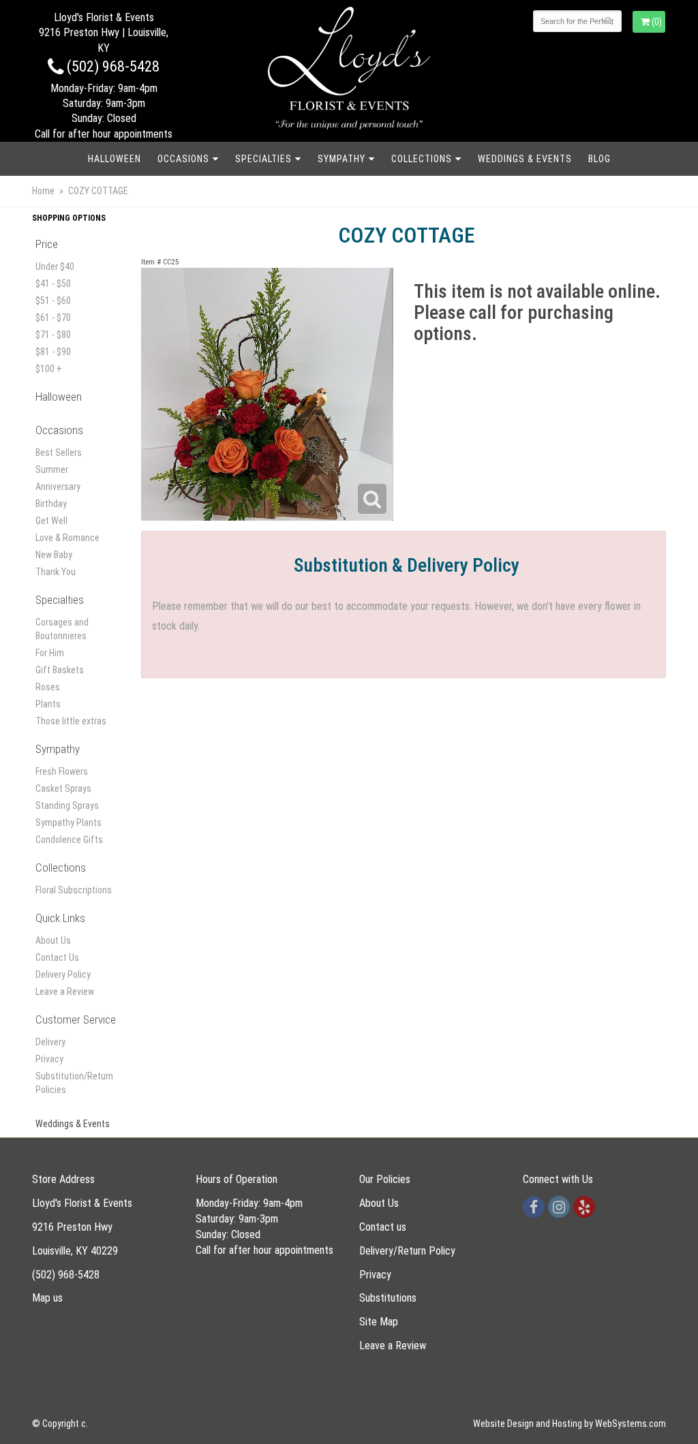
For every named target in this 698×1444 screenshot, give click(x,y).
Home (43, 190)
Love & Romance (67, 537)
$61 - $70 (53, 317)
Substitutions (387, 1297)
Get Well (51, 520)
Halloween (114, 158)
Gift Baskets (59, 669)
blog (599, 158)
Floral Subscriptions (73, 890)
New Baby (53, 554)
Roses (47, 686)
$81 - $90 (53, 351)
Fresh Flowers (61, 771)
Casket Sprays (63, 788)
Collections (421, 158)
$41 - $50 (53, 283)
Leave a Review (64, 991)
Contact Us (57, 957)
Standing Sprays (67, 805)
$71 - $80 (53, 334)
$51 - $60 (53, 300)
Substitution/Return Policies (74, 1083)
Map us (47, 1297)
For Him (49, 652)
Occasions (183, 158)
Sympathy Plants (68, 822)
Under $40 (54, 266)
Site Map (378, 1321)
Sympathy (341, 158)
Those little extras (70, 721)
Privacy (49, 1059)
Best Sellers (58, 452)
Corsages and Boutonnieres (62, 629)
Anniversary (57, 486)
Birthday (51, 503)
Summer (51, 469)
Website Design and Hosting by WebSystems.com (569, 1423)
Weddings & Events (525, 158)
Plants (48, 703)
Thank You (55, 571)
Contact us (382, 1226)
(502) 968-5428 (111, 66)
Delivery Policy (63, 974)
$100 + (48, 368)
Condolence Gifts (69, 839)
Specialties (263, 158)
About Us (53, 940)
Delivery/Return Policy (407, 1250)
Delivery (50, 1041)
